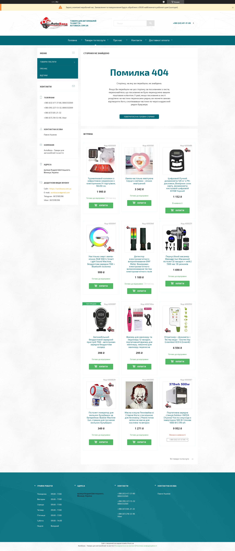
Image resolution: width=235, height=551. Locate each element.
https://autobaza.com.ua (60, 188)
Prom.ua (131, 543)
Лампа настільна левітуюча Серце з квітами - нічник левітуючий (139, 181)
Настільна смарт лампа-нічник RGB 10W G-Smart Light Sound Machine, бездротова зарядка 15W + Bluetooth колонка (101, 261)
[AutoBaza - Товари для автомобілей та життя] (54, 28)
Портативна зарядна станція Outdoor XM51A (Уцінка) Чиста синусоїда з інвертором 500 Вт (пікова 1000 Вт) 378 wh (177, 417)
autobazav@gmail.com (60, 192)
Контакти (136, 40)
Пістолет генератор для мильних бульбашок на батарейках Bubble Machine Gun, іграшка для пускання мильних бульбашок (101, 417)
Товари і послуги (48, 62)
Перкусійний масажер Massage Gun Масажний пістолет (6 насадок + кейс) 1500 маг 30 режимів (177, 260)
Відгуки (43, 75)
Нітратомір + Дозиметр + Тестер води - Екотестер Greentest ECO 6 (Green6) (177, 339)
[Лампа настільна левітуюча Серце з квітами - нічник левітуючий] (139, 161)
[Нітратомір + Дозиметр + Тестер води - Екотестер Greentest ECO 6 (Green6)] (177, 319)
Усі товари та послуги (179, 459)
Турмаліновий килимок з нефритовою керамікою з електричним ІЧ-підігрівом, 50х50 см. (101, 182)
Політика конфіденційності (146, 546)
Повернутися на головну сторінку (139, 117)
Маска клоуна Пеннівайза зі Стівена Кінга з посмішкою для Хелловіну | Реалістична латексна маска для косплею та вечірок (139, 417)
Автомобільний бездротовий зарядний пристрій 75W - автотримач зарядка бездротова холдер (101, 342)
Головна (72, 40)
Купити (103, 205)
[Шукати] (150, 23)
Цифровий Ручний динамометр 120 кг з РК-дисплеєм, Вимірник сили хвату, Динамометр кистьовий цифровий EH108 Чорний (177, 184)
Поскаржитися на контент (125, 546)
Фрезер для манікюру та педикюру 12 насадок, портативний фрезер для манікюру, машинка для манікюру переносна (139, 342)
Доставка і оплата (159, 40)
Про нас (117, 40)
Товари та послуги (95, 40)
